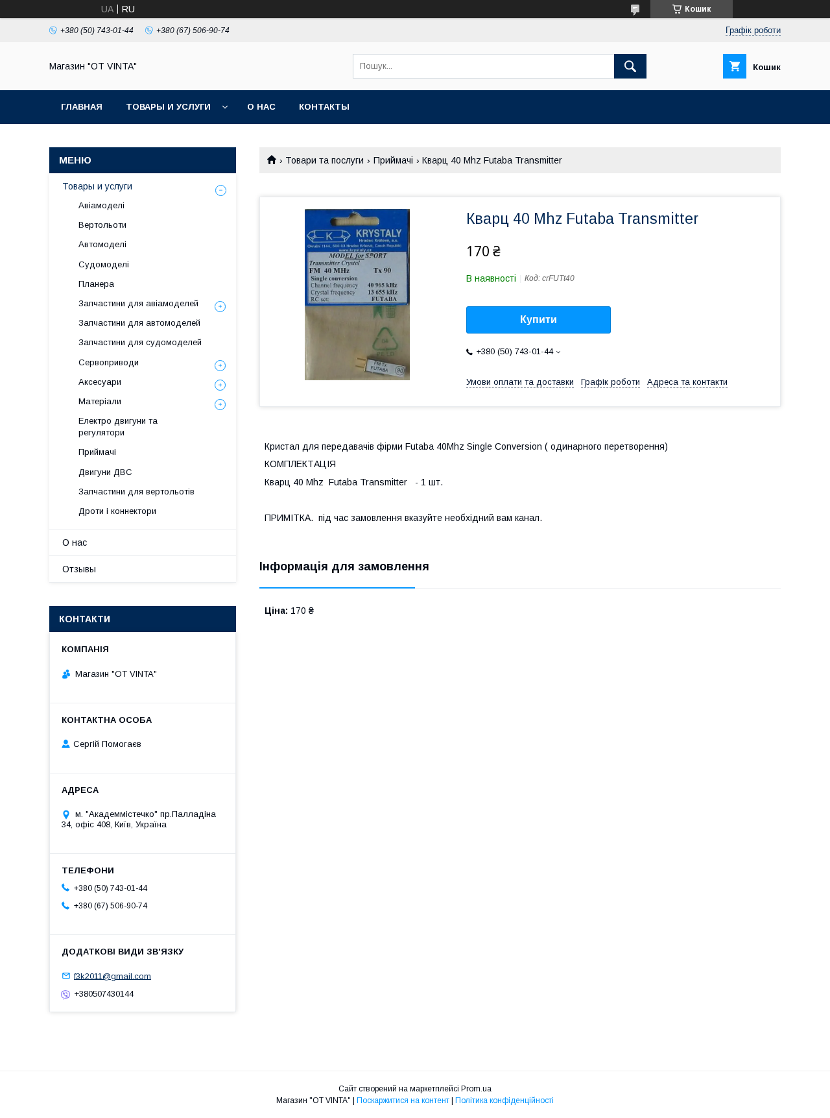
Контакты (324, 107)
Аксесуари (99, 382)
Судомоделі (103, 264)
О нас (261, 107)
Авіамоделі (101, 205)
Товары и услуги (168, 107)
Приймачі (393, 160)
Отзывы (79, 569)
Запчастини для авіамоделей (138, 303)
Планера (96, 284)
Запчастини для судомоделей (140, 342)
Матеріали (99, 401)
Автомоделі (102, 244)
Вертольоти (102, 225)
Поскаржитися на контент (403, 1100)
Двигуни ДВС (105, 472)
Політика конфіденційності (504, 1100)
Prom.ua (476, 1088)
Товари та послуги (324, 160)
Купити (538, 319)
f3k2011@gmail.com (112, 975)
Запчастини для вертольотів (136, 491)
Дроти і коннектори (117, 511)
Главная (81, 107)
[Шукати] (630, 66)
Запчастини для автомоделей (139, 323)
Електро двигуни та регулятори (118, 426)
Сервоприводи (108, 362)
